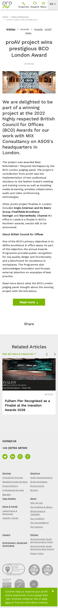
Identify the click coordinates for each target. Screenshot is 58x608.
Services (6, 473)
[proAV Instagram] (21, 456)
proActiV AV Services (12, 477)
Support (34, 6)
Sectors (34, 490)
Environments (37, 486)
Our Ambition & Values (41, 507)
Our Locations (37, 518)
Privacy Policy (37, 553)
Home (5, 17)
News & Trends (10, 506)
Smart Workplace (39, 482)
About (33, 498)
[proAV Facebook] (28, 456)
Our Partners (36, 527)
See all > (6, 494)
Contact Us (9, 440)
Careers (6, 535)
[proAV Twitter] (6, 456)
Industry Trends (10, 518)
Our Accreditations (39, 522)
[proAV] (7, 5)
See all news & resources (18, 353)
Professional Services (13, 490)
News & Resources (20, 17)
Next (55, 354)
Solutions (35, 473)
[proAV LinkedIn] (14, 456)
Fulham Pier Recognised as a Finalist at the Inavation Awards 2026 (27, 405)
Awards (38, 29)
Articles (10, 29)
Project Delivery (10, 486)
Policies (34, 535)
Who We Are (36, 503)
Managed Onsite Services (15, 482)
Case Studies (9, 498)
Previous (47, 354)
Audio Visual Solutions (41, 477)
